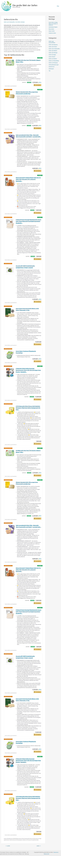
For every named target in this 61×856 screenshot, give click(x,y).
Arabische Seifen (52, 33)
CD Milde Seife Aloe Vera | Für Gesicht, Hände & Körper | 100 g (28, 61)
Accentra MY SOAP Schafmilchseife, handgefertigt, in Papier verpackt (25, 266)
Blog (58, 6)
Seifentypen (51, 68)
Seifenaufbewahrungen (54, 64)
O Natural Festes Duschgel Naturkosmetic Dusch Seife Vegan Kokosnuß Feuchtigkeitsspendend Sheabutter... (28, 221)
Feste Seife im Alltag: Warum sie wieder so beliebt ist (53, 24)
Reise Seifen (51, 29)
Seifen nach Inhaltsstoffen (9, 22)
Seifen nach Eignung (53, 44)
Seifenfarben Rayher (53, 27)
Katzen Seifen (52, 31)
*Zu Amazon (38, 84)
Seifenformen (52, 66)
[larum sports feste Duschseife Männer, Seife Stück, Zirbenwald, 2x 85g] (10, 312)
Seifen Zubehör (52, 56)
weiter (39, 845)
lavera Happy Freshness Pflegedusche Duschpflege (26, 352)
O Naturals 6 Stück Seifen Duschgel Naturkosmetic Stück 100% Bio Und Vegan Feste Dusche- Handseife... (28, 370)
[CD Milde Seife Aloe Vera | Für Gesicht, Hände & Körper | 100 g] (10, 62)
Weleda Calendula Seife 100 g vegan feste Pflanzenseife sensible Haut (27, 92)
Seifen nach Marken (53, 50)
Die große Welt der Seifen (25, 5)
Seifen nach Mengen (53, 52)
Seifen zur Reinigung (53, 62)
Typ (49, 70)
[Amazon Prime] (39, 82)
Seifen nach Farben (53, 46)
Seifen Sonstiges (52, 54)
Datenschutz (46, 854)
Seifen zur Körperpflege (54, 60)
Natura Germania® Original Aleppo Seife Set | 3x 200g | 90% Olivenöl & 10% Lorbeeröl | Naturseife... (28, 179)
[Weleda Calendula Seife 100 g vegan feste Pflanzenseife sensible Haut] (10, 94)
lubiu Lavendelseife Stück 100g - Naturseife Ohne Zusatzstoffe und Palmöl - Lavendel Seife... (28, 135)
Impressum (56, 852)
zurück (8, 845)
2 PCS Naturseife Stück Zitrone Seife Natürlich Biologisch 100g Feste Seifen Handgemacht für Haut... (28, 408)
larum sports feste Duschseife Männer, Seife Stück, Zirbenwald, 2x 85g (27, 309)
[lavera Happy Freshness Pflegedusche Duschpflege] (10, 355)
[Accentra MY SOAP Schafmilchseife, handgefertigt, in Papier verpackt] (10, 270)
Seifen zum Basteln (53, 58)
